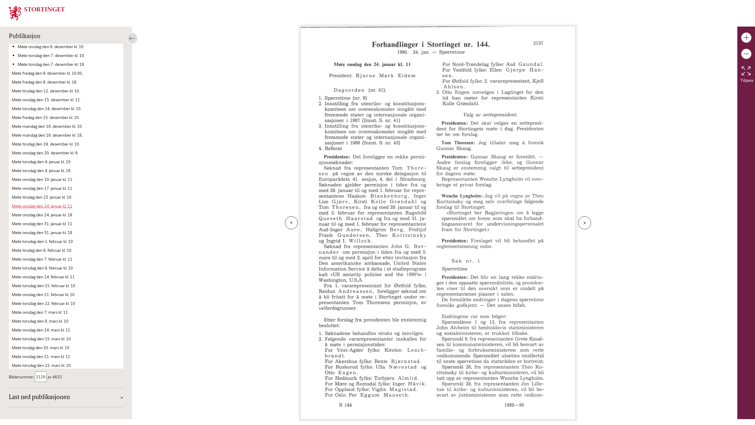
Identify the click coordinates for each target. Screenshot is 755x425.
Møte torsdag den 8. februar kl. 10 (42, 268)
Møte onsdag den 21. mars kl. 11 (41, 356)
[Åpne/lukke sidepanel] (132, 38)
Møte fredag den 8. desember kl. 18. (44, 82)
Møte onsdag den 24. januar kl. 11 (42, 206)
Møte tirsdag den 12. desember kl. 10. (46, 91)
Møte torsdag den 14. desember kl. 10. (46, 108)
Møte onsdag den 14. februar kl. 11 (43, 276)
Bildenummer (21, 377)
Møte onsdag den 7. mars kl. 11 (40, 312)
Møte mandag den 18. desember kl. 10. (47, 126)
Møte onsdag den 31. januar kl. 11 (42, 223)
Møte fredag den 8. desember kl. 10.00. (47, 73)
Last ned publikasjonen (39, 398)
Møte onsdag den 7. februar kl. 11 (42, 259)
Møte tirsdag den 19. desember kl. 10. (46, 144)
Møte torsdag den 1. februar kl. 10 (42, 241)
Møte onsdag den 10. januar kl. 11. (42, 179)
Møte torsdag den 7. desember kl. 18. (51, 64)
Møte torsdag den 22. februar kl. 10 (43, 303)
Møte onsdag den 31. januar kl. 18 (42, 232)
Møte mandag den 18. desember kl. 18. (47, 135)
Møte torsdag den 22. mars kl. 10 (41, 365)
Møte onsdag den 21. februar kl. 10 (43, 294)
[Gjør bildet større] (746, 37)
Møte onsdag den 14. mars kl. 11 (41, 330)
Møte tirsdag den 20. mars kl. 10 (40, 347)
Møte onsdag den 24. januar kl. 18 (42, 215)
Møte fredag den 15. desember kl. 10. (46, 117)
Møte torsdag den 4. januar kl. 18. (41, 170)
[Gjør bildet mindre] (746, 54)
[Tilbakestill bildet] (746, 71)
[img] (37, 12)
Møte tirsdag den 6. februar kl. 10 (41, 250)
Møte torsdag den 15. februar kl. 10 (43, 285)
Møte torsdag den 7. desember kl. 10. (51, 55)
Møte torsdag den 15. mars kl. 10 (41, 338)
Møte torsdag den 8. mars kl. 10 (40, 321)
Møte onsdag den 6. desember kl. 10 (50, 46)
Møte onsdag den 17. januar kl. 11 (42, 188)
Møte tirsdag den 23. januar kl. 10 (41, 197)
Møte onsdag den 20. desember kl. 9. (45, 153)
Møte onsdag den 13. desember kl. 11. (46, 99)
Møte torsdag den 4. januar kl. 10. (41, 161)
